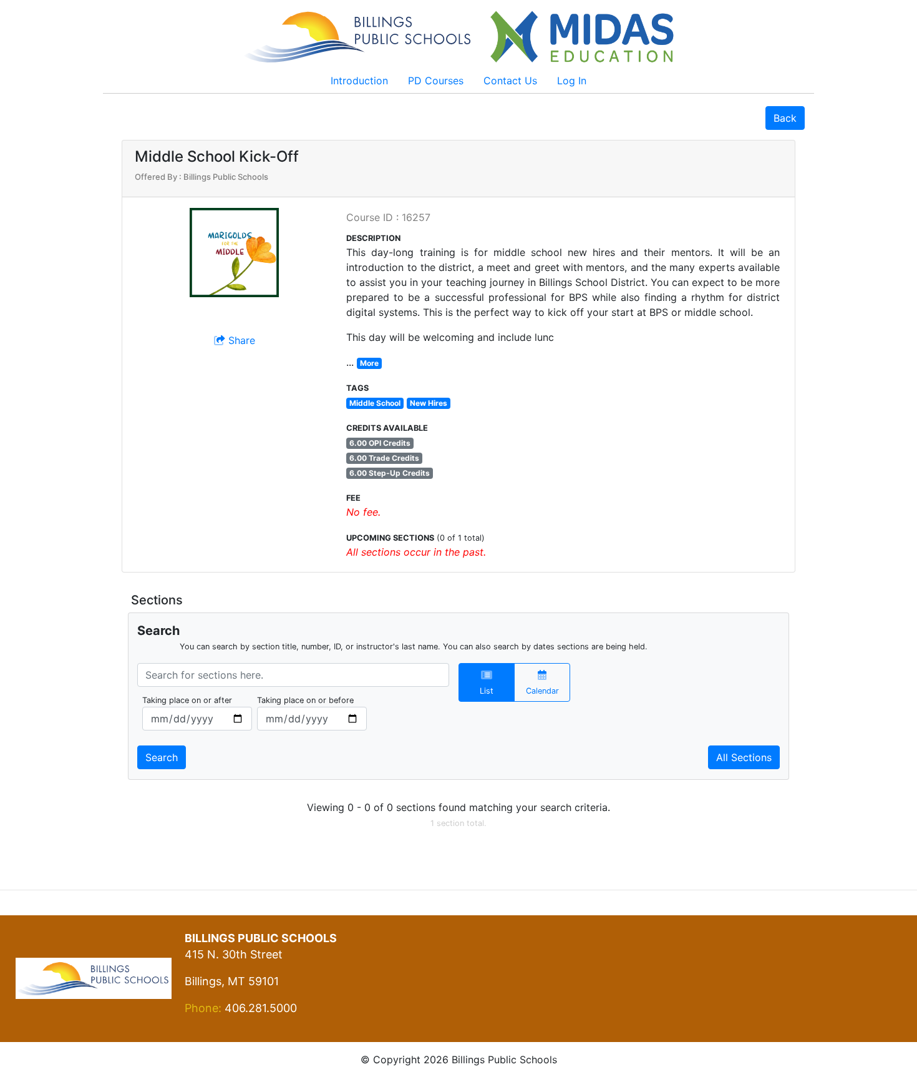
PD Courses (435, 80)
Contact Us (510, 80)
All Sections (744, 757)
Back (785, 118)
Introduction (359, 80)
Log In (571, 80)
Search (161, 757)
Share (240, 340)
